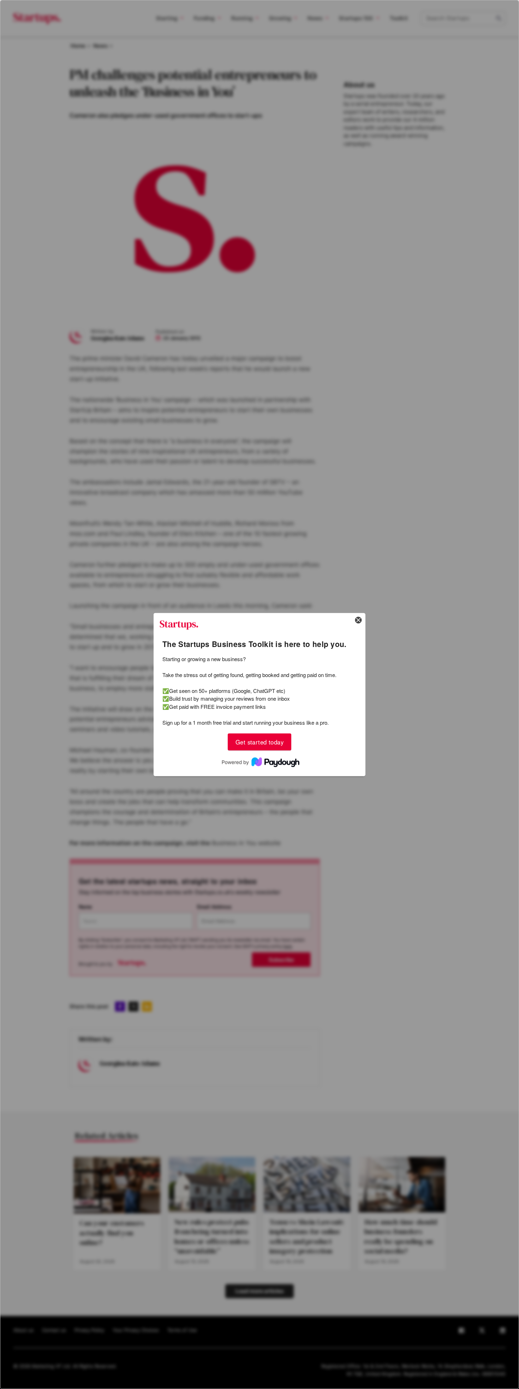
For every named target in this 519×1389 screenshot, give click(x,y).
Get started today (259, 741)
